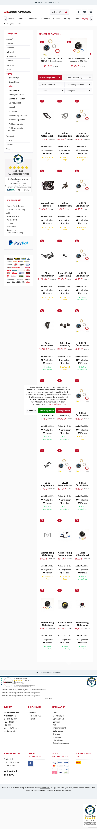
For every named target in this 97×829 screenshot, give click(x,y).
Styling (9, 73)
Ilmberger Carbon (16, 94)
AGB (8, 213)
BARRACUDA (13, 78)
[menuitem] (90, 12)
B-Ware (9, 145)
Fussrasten (11, 56)
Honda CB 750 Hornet (35, 717)
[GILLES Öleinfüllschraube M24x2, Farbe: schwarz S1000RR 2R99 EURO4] (65, 465)
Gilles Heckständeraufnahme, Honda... (65, 134)
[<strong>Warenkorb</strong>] (90, 12)
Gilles (10, 86)
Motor (8, 69)
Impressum (11, 226)
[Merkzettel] (84, 12)
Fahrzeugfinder (49, 77)
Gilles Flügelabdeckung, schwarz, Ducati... (47, 484)
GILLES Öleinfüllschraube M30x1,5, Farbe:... (82, 134)
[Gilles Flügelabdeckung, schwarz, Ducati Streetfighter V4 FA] (47, 465)
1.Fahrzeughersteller (75, 84)
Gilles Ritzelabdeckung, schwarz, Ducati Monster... (65, 204)
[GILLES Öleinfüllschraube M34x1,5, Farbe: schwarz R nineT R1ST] (82, 185)
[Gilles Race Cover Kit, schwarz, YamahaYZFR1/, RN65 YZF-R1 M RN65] (65, 325)
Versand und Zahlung (15, 209)
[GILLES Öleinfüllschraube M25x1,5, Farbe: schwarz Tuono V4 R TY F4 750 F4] (82, 255)
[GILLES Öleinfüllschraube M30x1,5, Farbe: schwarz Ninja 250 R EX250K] (82, 115)
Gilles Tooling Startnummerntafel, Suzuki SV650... (65, 554)
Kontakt (32, 713)
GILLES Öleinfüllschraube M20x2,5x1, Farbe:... (82, 414)
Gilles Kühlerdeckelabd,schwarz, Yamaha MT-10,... (82, 554)
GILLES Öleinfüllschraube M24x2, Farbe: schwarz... (65, 484)
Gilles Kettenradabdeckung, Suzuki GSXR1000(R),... (47, 134)
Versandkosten (45, 788)
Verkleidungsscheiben (17, 115)
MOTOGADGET (14, 103)
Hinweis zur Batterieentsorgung (14, 231)
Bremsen (10, 47)
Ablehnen (31, 410)
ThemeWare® (66, 790)
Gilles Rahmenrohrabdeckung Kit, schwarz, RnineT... (47, 274)
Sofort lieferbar (48, 84)
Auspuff (9, 39)
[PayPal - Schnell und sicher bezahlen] (18, 242)
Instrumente (13, 90)
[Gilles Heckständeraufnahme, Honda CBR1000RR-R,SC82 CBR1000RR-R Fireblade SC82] (65, 115)
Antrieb (9, 43)
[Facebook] (30, 763)
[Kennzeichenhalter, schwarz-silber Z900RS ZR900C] (47, 185)
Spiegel (11, 107)
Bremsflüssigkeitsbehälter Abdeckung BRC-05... (47, 554)
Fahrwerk (10, 52)
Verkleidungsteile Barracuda (15, 129)
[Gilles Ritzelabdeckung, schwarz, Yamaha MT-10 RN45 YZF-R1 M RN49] (47, 325)
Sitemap (9, 223)
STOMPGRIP (13, 111)
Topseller (10, 149)
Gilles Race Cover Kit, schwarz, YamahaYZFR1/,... (65, 344)
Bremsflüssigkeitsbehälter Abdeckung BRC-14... (65, 274)
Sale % (9, 140)
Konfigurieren (64, 410)
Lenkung (10, 65)
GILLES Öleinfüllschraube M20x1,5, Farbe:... (82, 484)
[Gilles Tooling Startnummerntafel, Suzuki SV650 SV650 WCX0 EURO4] (65, 535)
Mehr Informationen (57, 404)
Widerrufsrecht (12, 216)
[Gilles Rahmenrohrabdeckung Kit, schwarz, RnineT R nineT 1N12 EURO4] (47, 255)
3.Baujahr (71, 90)
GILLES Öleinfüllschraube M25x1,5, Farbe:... (82, 274)
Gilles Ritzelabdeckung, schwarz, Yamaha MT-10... (47, 344)
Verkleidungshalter (16, 120)
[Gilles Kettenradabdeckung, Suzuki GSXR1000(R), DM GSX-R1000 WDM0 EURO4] (47, 115)
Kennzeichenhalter (16, 99)
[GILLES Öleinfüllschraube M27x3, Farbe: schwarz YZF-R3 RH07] (51, 47)
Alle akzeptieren (47, 410)
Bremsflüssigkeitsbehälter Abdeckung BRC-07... (65, 623)
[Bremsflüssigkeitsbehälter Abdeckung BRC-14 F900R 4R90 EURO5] (65, 255)
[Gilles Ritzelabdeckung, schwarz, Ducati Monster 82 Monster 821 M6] (65, 185)
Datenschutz (11, 220)
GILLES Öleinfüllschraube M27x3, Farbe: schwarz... (51, 59)
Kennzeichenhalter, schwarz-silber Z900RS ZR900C (47, 204)
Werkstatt (10, 136)
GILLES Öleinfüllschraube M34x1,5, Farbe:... (82, 204)
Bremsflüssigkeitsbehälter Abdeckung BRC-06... (78, 59)
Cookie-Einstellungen (15, 206)
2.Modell (43, 90)
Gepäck (9, 60)
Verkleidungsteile (15, 124)
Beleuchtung (13, 82)
